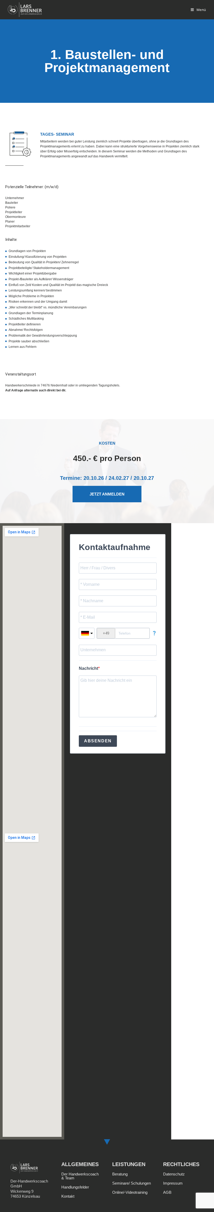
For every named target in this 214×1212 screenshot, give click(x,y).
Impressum (173, 1183)
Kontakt (67, 1196)
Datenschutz (174, 1174)
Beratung (120, 1174)
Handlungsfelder (75, 1187)
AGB (167, 1192)
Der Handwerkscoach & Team (80, 1176)
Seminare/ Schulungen (131, 1183)
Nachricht (88, 668)
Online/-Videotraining (129, 1192)
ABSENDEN (98, 741)
